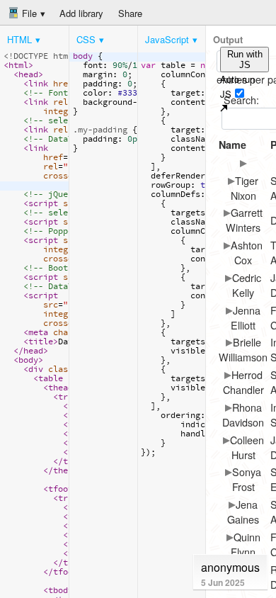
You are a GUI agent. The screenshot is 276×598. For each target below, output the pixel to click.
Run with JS (245, 59)
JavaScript (167, 39)
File (28, 13)
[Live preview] (223, 108)
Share (130, 13)
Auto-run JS (237, 86)
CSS (86, 39)
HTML (19, 39)
